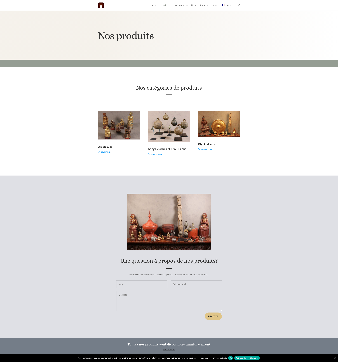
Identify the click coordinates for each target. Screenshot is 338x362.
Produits (165, 5)
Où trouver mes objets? (185, 5)
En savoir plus (105, 151)
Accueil (155, 5)
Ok (230, 358)
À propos (204, 5)
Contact (215, 5)
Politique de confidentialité (247, 358)
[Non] (334, 358)
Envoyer (213, 316)
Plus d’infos (169, 349)
